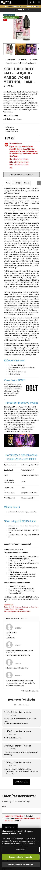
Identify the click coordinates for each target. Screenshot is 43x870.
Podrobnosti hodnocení (27, 63)
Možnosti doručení (10, 115)
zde (17, 528)
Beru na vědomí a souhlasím (20, 857)
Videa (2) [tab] (27, 183)
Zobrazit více (21, 782)
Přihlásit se (9, 827)
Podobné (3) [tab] (17, 183)
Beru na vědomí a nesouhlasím (20, 864)
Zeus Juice (14, 132)
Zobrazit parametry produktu (21, 174)
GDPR (17, 821)
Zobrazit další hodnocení (29, 691)
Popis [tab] (8, 183)
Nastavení (20, 849)
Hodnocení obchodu (21, 699)
